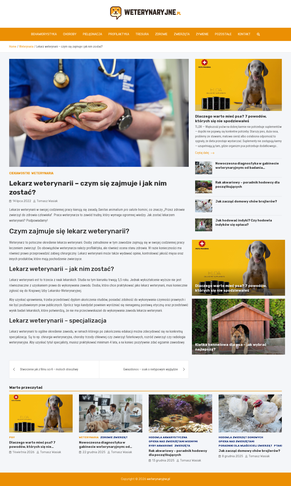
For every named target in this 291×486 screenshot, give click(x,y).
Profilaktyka (118, 34)
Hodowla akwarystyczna (168, 437)
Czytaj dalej (202, 152)
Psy (12, 437)
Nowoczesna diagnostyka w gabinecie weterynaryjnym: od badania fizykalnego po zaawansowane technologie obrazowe (247, 170)
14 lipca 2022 (22, 201)
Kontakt (244, 34)
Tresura (142, 34)
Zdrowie (161, 34)
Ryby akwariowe (161, 445)
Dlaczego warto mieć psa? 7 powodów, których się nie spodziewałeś (32, 447)
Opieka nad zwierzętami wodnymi (173, 441)
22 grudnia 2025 (93, 452)
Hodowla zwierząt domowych (241, 437)
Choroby (69, 34)
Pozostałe (223, 34)
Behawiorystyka (44, 34)
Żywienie (202, 34)
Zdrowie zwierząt (114, 437)
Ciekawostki (19, 173)
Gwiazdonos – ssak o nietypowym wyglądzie (150, 369)
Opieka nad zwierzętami (236, 441)
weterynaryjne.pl (158, 479)
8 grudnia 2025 (232, 456)
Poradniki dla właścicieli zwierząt (245, 445)
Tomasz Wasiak (47, 201)
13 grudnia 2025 (163, 460)
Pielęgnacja (92, 34)
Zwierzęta (182, 34)
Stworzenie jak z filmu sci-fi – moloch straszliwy (49, 369)
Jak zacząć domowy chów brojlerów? (246, 201)
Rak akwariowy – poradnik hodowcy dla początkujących (178, 453)
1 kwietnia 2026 (24, 452)
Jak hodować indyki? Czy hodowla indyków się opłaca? (243, 222)
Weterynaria (42, 173)
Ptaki (278, 445)
